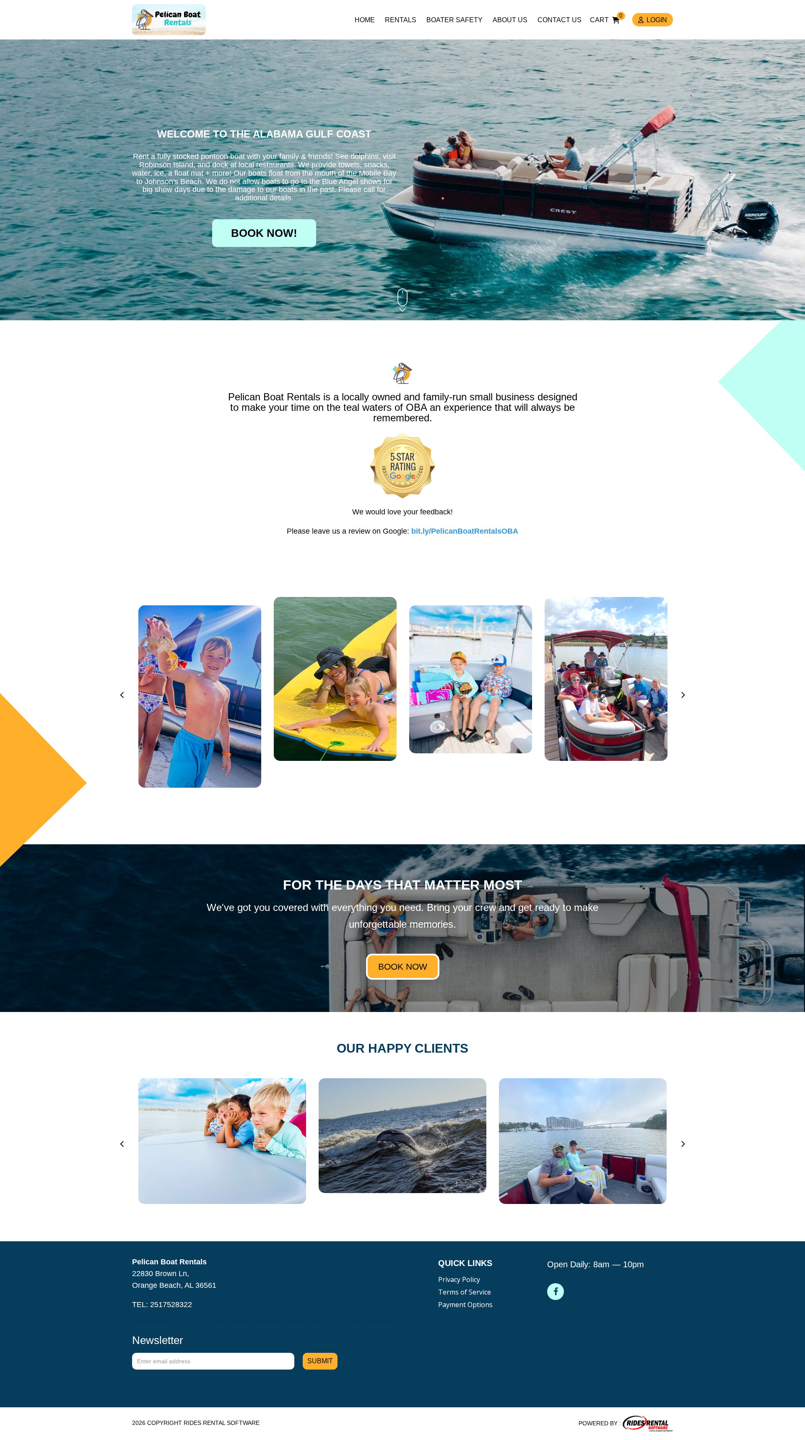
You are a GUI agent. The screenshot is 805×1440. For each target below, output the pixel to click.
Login (657, 19)
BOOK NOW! (264, 233)
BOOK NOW (402, 966)
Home (365, 19)
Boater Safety (454, 19)
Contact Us (560, 19)
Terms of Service (464, 1292)
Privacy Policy (459, 1279)
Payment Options (465, 1304)
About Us (510, 19)
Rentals (400, 19)
